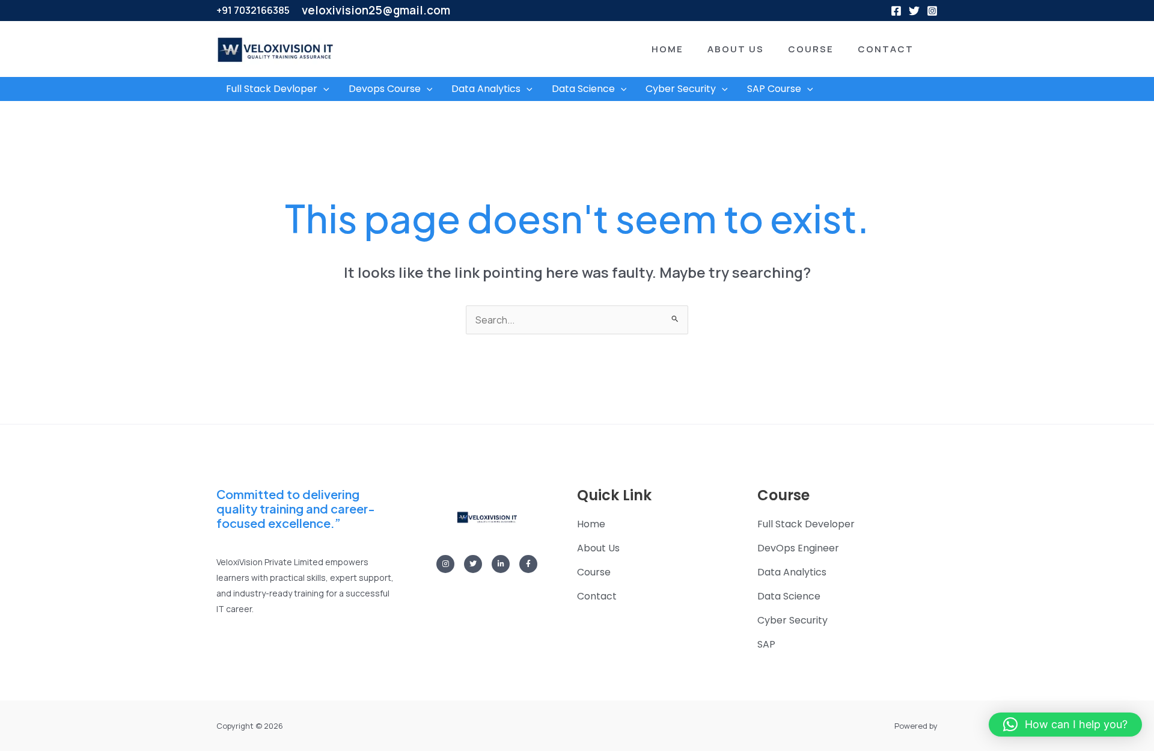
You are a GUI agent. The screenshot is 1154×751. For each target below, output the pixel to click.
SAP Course (774, 89)
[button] (649, 49)
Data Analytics (486, 89)
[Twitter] (914, 10)
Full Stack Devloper (271, 89)
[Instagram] (932, 10)
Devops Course (385, 89)
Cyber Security (681, 89)
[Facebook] (896, 10)
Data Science (583, 89)
